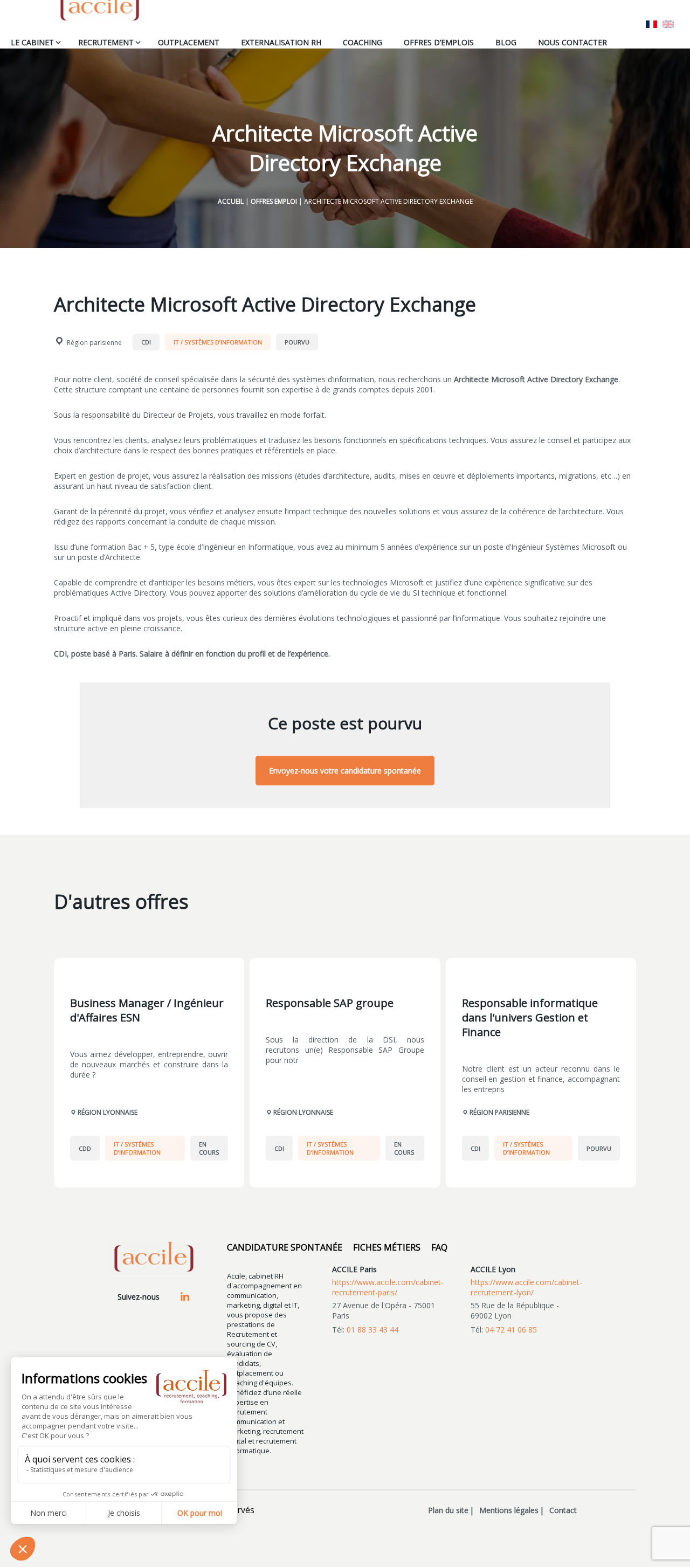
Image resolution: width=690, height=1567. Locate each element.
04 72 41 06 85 (511, 1329)
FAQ (439, 1247)
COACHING (362, 42)
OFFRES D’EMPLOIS (439, 42)
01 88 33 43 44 (372, 1329)
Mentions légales (509, 1510)
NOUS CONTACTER (572, 42)
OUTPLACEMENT (188, 42)
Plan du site (448, 1510)
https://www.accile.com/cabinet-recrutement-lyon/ (526, 1287)
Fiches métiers (386, 1247)
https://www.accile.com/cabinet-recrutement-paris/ (388, 1287)
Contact (563, 1510)
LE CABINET (32, 42)
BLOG (505, 42)
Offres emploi (274, 201)
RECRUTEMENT (106, 42)
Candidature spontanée (284, 1247)
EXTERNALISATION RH (281, 42)
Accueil (231, 201)
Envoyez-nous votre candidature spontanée (345, 770)
